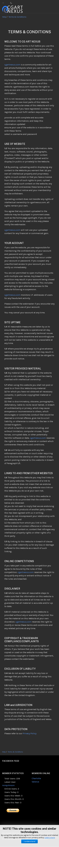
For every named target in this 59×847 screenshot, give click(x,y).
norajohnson (8, 785)
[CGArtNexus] (12, 9)
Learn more (50, 837)
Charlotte (36, 778)
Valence (35, 781)
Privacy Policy (29, 733)
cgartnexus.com (12, 64)
